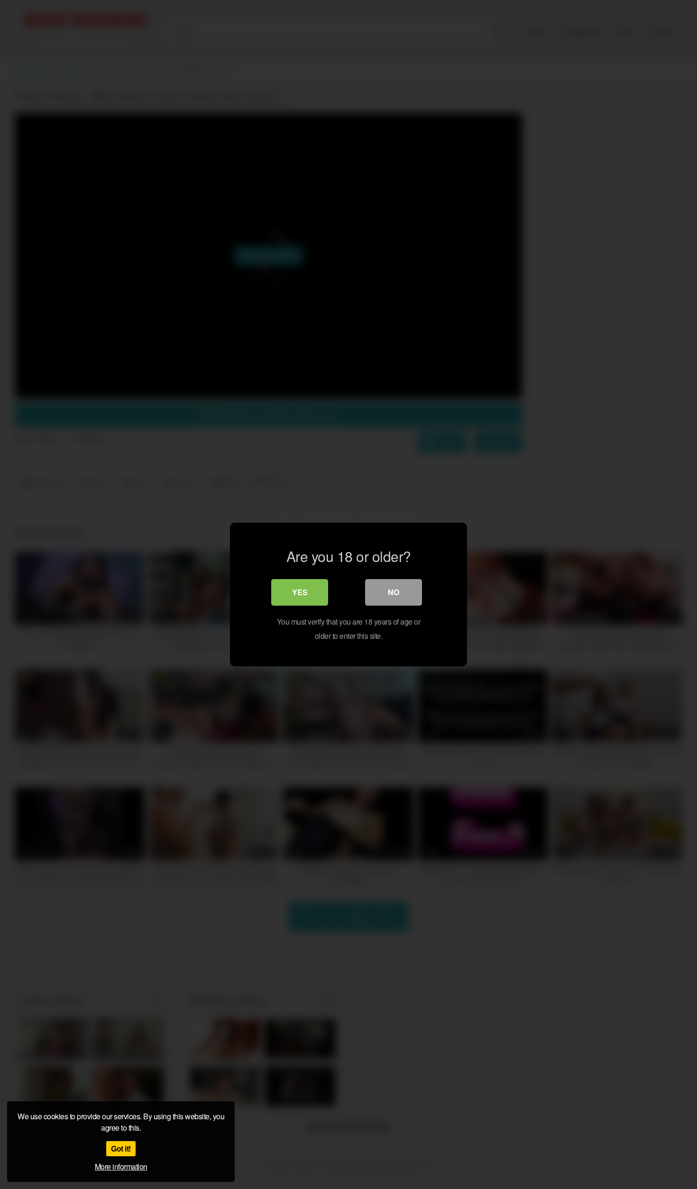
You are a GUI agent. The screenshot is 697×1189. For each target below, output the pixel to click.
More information (121, 1166)
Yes (300, 592)
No (393, 592)
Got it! (121, 1148)
